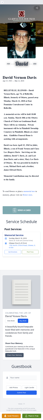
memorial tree (29, 191)
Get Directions (12, 252)
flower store (27, 194)
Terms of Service (27, 410)
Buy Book (23, 321)
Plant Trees (30, 252)
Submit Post (21, 393)
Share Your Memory (14, 355)
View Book (11, 321)
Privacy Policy (15, 410)
